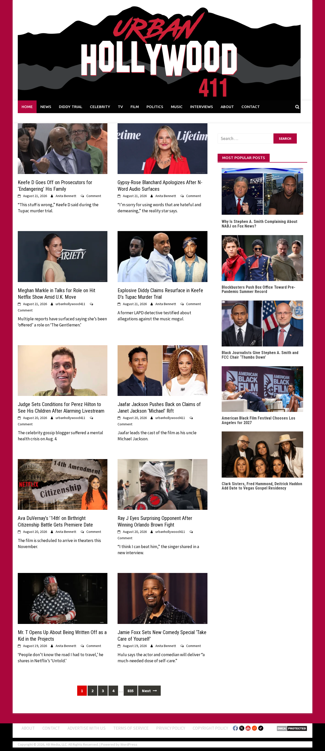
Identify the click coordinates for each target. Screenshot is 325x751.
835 (130, 690)
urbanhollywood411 (70, 304)
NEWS (45, 106)
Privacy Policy (170, 728)
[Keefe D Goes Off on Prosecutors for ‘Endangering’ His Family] (62, 148)
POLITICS (155, 106)
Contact (51, 728)
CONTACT (250, 106)
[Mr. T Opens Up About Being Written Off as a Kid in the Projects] (62, 598)
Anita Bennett (66, 196)
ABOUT (227, 106)
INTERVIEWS (201, 106)
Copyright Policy (210, 728)
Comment (93, 196)
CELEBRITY (100, 106)
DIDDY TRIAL (70, 106)
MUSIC (177, 106)
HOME (27, 106)
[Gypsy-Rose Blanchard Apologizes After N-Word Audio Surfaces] (162, 148)
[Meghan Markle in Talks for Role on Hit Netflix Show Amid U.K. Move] (62, 256)
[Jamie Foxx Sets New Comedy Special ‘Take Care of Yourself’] (162, 598)
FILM (135, 106)
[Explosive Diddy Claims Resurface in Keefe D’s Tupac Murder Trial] (162, 256)
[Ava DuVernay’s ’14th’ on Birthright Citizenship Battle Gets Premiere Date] (62, 484)
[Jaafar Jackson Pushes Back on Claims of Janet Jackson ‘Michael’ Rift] (162, 370)
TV (120, 106)
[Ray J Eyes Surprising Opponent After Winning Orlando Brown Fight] (162, 484)
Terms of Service (131, 728)
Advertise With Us (87, 728)
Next (147, 690)
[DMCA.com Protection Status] (292, 728)
